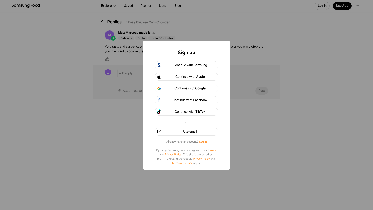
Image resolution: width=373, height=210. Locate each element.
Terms (212, 150)
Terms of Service (182, 163)
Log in (203, 141)
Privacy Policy (173, 154)
